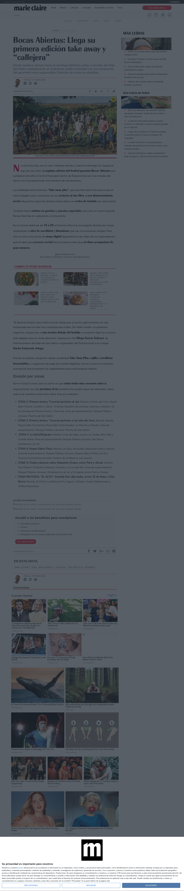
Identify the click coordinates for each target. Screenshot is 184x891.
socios (20, 868)
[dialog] (92, 864)
